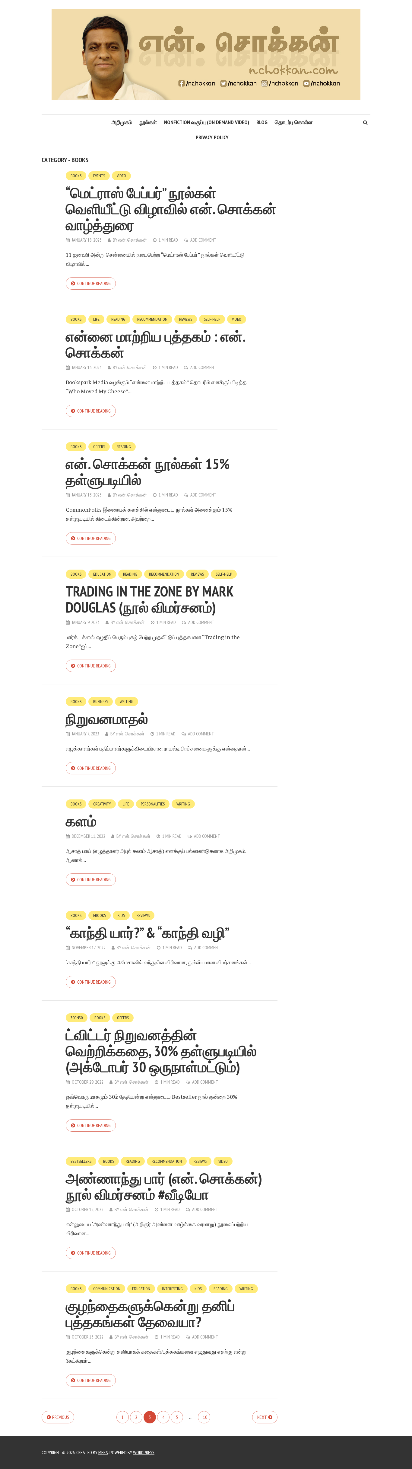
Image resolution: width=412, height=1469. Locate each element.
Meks (103, 1452)
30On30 (77, 1018)
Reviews (185, 319)
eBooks (99, 915)
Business (100, 701)
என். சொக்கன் (132, 240)
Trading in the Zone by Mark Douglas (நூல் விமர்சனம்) (149, 599)
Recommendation (152, 319)
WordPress (143, 1452)
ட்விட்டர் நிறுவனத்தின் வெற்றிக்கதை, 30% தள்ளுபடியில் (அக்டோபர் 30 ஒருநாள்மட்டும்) (161, 1050)
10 (205, 1417)
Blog (262, 122)
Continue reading (94, 283)
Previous (60, 1417)
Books (76, 175)
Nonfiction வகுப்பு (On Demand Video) (206, 122)
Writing (126, 701)
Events (99, 175)
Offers (99, 446)
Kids (121, 915)
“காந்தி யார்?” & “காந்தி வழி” (148, 932)
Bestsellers (81, 1161)
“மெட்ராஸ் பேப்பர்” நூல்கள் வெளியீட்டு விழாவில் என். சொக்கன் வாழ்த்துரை (171, 208)
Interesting (172, 1288)
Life (96, 319)
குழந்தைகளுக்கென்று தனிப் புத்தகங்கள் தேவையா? (150, 1313)
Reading (118, 319)
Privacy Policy (212, 137)
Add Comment (203, 240)
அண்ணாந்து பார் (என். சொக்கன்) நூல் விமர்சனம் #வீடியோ (164, 1186)
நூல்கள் (148, 122)
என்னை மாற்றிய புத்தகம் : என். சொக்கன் (155, 344)
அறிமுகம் (122, 122)
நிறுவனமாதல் (107, 718)
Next (262, 1417)
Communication (106, 1288)
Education (102, 574)
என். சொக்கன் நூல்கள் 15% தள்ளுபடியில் (148, 471)
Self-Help (212, 319)
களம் (81, 821)
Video (121, 175)
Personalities (153, 804)
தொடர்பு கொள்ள (293, 122)
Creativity (102, 804)
